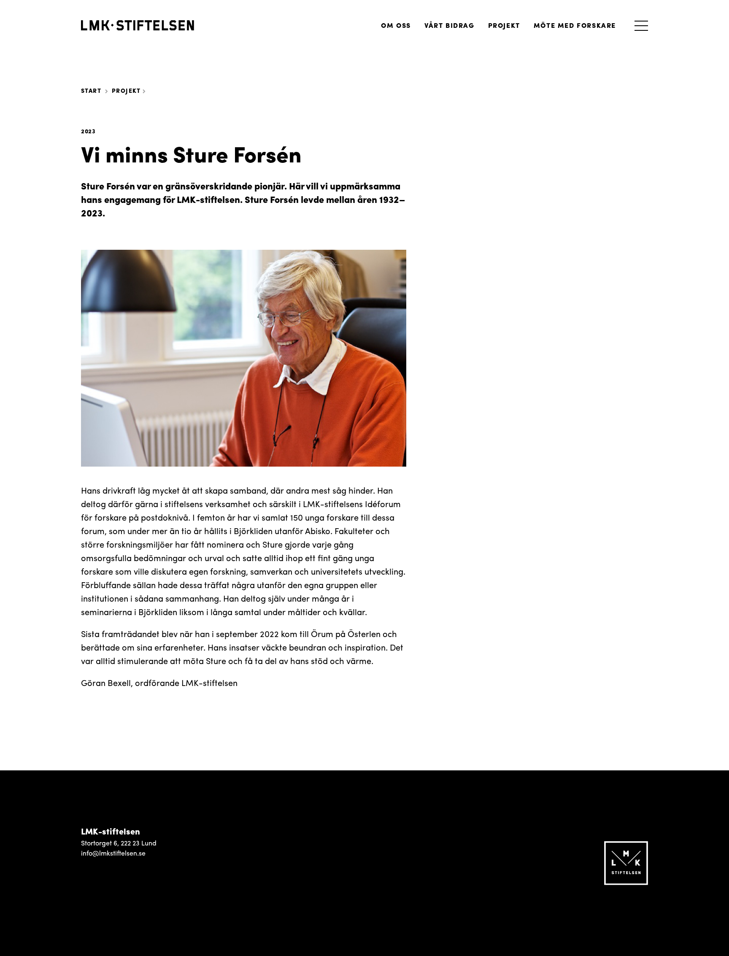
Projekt (504, 25)
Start (91, 90)
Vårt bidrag (449, 25)
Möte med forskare (575, 25)
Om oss (396, 25)
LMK (137, 25)
